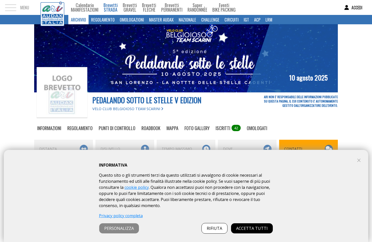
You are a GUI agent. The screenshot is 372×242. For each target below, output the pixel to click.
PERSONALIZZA (119, 228)
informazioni (49, 128)
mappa (172, 128)
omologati (257, 128)
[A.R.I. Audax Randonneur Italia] (52, 7)
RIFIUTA (214, 228)
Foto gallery (197, 128)
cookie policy (137, 187)
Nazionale (187, 19)
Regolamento (103, 19)
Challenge (210, 19)
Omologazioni (132, 19)
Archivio (78, 19)
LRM (268, 19)
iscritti (227, 128)
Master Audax (161, 19)
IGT (246, 19)
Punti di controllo (117, 128)
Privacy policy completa (121, 215)
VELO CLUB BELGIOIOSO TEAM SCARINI (126, 108)
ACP (257, 19)
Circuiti (231, 19)
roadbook (150, 128)
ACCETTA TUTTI (252, 228)
